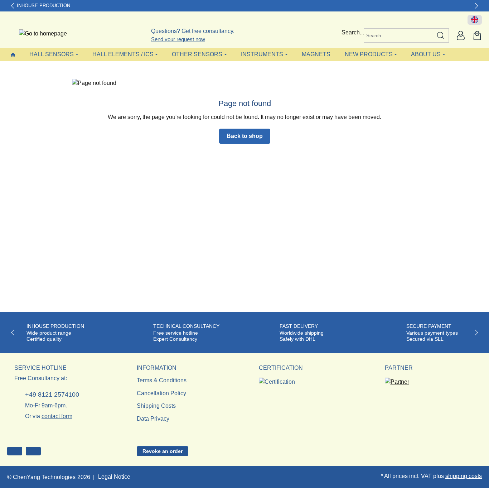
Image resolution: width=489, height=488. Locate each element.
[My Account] (460, 35)
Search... (353, 32)
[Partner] (397, 380)
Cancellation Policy (161, 393)
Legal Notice (114, 477)
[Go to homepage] (38, 33)
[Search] (441, 35)
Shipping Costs (156, 406)
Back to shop (245, 136)
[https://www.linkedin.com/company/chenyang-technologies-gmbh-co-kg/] (33, 451)
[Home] (13, 54)
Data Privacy (153, 419)
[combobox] (398, 35)
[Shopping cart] (477, 35)
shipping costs (463, 476)
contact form (57, 416)
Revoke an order (162, 451)
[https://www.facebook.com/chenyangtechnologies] (14, 451)
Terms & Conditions (162, 380)
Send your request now (178, 39)
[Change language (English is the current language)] (475, 20)
